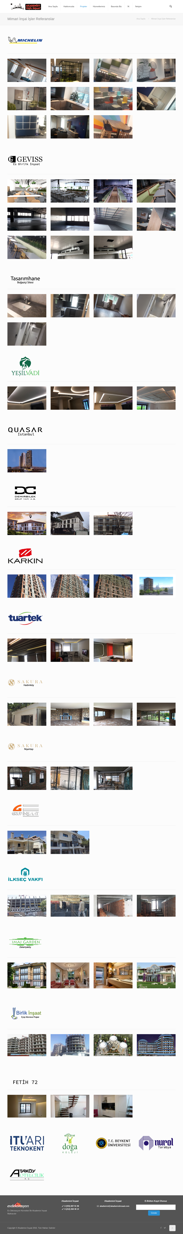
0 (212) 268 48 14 (71, 1209)
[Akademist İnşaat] (25, 6)
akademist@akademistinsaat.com (114, 1206)
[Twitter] (164, 1228)
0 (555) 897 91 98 (71, 1206)
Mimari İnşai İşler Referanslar (163, 19)
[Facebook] (161, 1228)
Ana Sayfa (141, 19)
